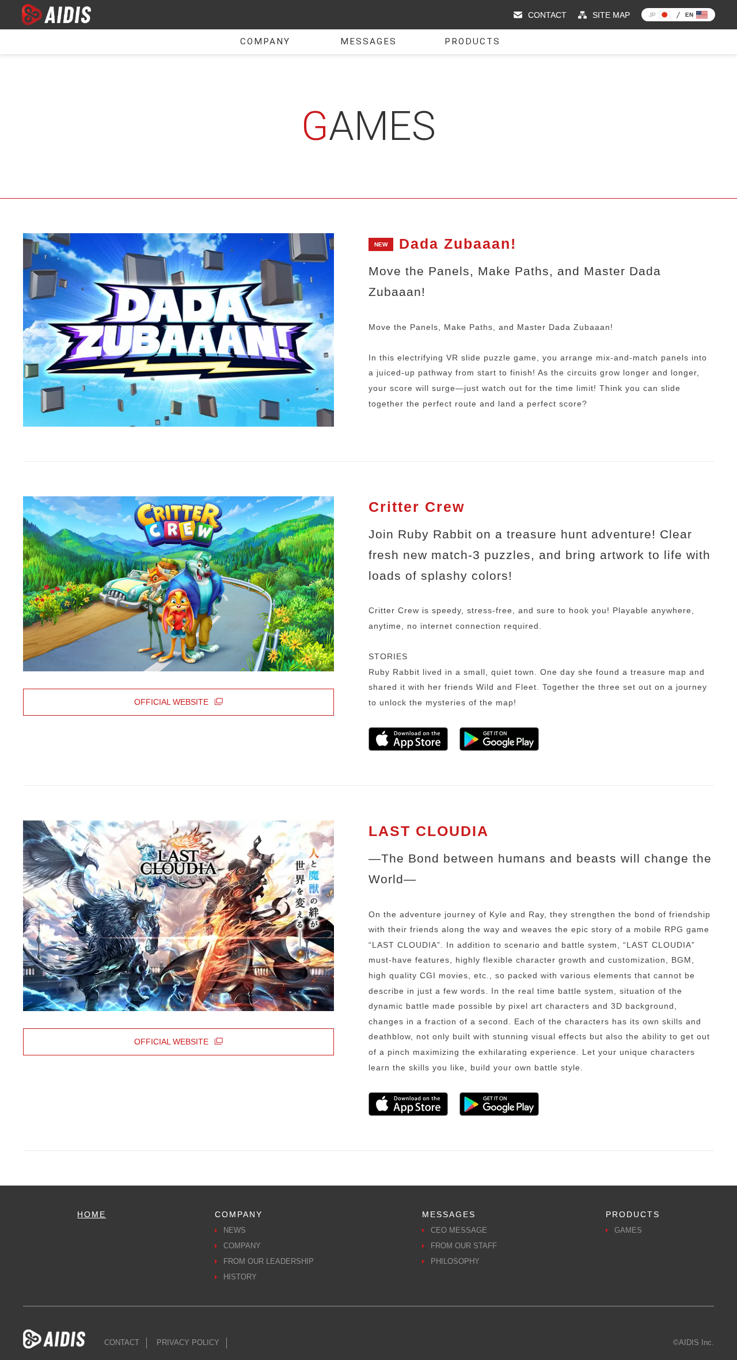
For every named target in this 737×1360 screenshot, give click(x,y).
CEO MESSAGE (459, 1230)
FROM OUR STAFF (464, 1246)
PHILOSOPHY (455, 1262)
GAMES (628, 1230)
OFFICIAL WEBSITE (171, 701)
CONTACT (121, 1343)
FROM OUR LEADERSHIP (268, 1262)
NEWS (234, 1230)
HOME (91, 1214)
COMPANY (242, 1246)
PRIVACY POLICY (188, 1343)
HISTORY (240, 1277)
